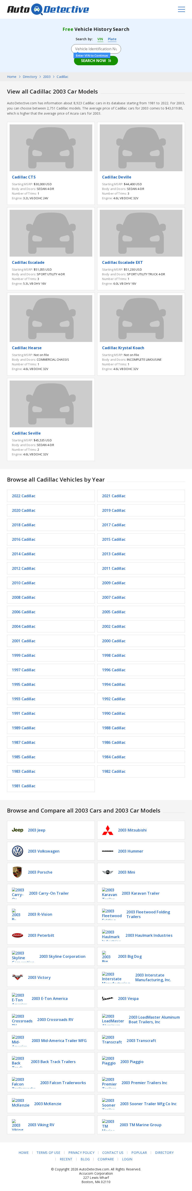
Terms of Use (48, 1153)
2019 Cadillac (114, 510)
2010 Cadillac (23, 582)
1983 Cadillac (23, 771)
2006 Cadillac (23, 611)
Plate (112, 39)
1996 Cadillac (114, 669)
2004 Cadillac (23, 626)
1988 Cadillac (114, 727)
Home (23, 1153)
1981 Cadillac (23, 785)
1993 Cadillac (23, 698)
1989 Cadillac (23, 727)
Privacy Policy (81, 1153)
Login (127, 1159)
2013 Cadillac (114, 553)
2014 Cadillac (23, 553)
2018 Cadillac (23, 524)
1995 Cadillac (23, 684)
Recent (66, 1159)
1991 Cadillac (23, 713)
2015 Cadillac (114, 539)
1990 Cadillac (114, 713)
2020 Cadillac (23, 510)
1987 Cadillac (23, 742)
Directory (164, 1153)
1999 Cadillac (23, 655)
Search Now (93, 60)
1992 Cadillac (114, 698)
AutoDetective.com (48, 9)
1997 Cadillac (23, 669)
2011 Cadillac (114, 568)
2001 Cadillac (23, 640)
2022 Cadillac (23, 495)
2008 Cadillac (23, 597)
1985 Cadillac (23, 756)
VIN (100, 39)
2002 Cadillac (114, 626)
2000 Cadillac (114, 640)
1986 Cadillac (114, 742)
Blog (85, 1159)
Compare (106, 1159)
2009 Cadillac (114, 582)
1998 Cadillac (114, 655)
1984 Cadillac (114, 756)
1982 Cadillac (114, 771)
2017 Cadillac (114, 524)
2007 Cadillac (114, 597)
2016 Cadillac (23, 539)
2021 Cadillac (114, 495)
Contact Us (112, 1153)
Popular (139, 1153)
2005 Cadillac (114, 611)
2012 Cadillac (23, 568)
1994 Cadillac (114, 684)
